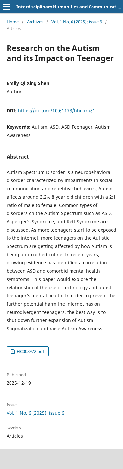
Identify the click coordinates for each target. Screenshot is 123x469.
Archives (35, 22)
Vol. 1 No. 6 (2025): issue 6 (76, 22)
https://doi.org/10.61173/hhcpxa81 (56, 110)
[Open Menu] (6, 6)
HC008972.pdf (30, 351)
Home (13, 22)
